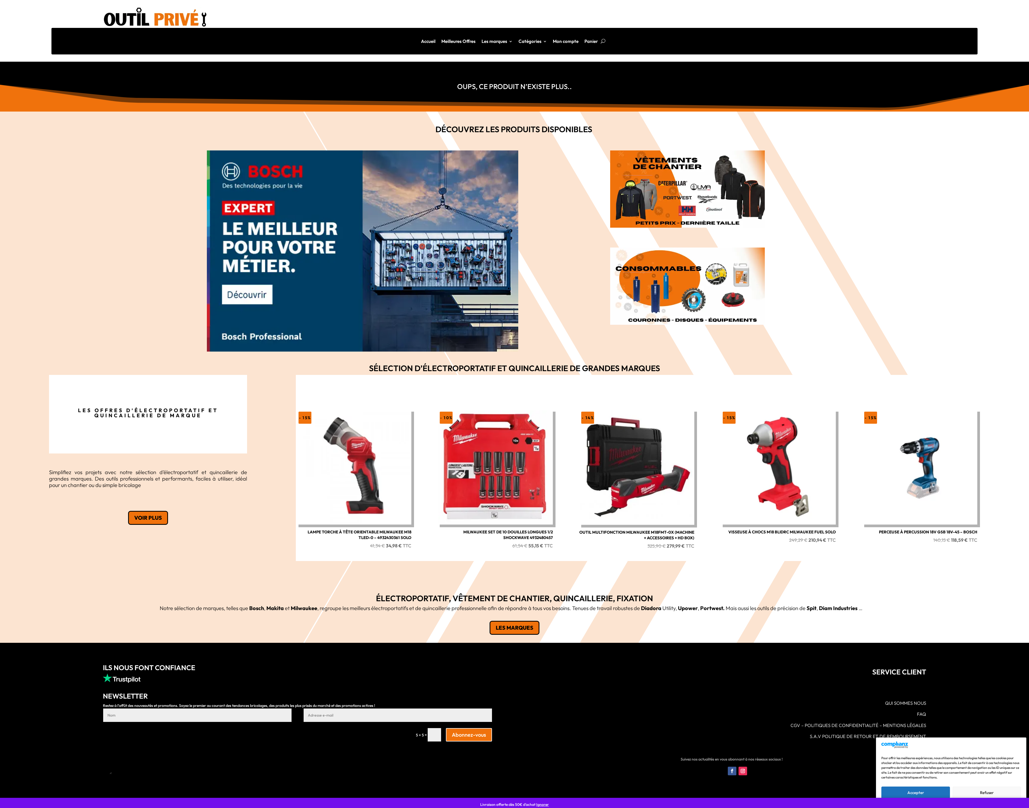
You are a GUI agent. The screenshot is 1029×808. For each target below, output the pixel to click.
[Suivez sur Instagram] (743, 771)
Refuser (987, 792)
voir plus (148, 517)
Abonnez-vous (469, 734)
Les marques (494, 41)
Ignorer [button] (542, 804)
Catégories (530, 41)
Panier (591, 41)
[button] (362, 251)
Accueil (428, 41)
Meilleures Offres (458, 41)
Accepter (915, 792)
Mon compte (566, 41)
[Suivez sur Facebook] (732, 771)
